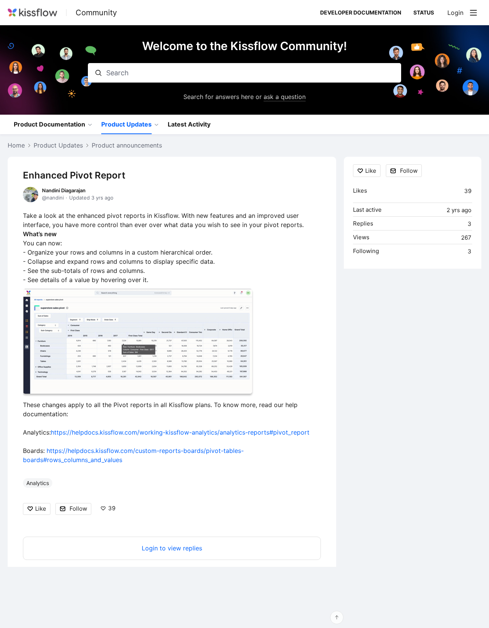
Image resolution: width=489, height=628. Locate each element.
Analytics (37, 483)
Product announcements (127, 145)
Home (16, 145)
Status (423, 12)
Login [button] (455, 12)
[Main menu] (473, 12)
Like (40, 508)
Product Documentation (49, 124)
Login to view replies (172, 548)
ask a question (285, 97)
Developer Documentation (360, 12)
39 (111, 508)
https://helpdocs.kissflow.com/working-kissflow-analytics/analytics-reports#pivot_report (180, 432)
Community (96, 12)
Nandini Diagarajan (64, 190)
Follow (78, 508)
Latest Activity (189, 124)
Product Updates (126, 124)
